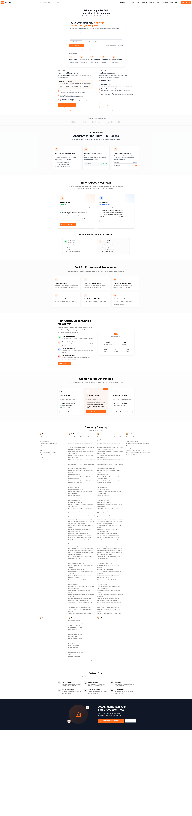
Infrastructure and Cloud (74, 641)
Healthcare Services (73, 498)
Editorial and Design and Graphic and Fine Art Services (81, 459)
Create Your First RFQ (66, 224)
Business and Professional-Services (48, 439)
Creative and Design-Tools (74, 625)
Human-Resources (72, 636)
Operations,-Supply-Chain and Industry (135, 450)
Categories (122, 2)
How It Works (144, 2)
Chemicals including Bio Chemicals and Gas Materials (81, 447)
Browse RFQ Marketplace (107, 221)
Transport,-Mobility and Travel (133, 457)
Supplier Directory (134, 2)
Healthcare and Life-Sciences (75, 634)
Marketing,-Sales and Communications (135, 448)
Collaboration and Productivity (75, 623)
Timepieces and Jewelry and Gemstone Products (80, 602)
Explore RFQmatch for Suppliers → (107, 110)
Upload (67, 86)
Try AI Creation (95, 412)
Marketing (42, 448)
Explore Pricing (130, 720)
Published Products (73, 584)
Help (171, 2)
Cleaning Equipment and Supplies (76, 449)
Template (75, 86)
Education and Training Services (76, 462)
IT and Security (72, 643)
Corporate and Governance (132, 436)
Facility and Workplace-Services (134, 439)
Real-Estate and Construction (75, 652)
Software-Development (74, 656)
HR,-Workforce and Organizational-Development (137, 443)
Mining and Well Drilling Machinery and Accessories (80, 548)
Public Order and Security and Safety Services (79, 579)
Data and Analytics (73, 629)
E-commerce (71, 632)
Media (41, 450)
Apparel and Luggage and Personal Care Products (80, 436)
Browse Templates (68, 412)
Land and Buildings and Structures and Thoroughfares (81, 519)
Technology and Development (47, 454)
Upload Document (121, 412)
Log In (176, 2)
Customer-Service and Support (76, 627)
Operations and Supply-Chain (75, 650)
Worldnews (165, 2)
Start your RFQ (75, 45)
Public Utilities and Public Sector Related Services (80, 582)
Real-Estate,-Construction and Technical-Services (138, 452)
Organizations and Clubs (74, 558)
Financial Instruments (73, 487)
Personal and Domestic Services (76, 563)
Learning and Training (73, 645)
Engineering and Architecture (46, 445)
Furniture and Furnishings (74, 495)
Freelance (44, 434)
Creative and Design (44, 441)
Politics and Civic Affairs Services (76, 569)
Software (72, 618)
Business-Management (74, 620)
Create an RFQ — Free (65, 105)
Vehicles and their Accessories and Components (80, 613)
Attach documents (77, 41)
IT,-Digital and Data (130, 445)
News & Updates (119, 689)
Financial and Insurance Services (76, 485)
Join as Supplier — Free (107, 105)
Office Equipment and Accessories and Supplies (80, 556)
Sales (69, 654)
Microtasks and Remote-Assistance (48, 452)
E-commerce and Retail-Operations (48, 443)
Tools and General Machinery (75, 605)
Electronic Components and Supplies (77, 468)
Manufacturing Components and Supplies (78, 533)
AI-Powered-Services (45, 436)
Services (151, 2)
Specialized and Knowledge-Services (135, 454)
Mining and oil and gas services (76, 546)
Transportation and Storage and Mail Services (79, 607)
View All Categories (96, 661)
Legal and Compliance (73, 647)
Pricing (159, 2)
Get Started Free (63, 363)
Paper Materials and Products (75, 561)
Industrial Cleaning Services (75, 502)
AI (61, 86)
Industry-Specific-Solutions (75, 638)
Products (72, 434)
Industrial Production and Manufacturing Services (80, 508)
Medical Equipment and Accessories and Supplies (80, 539)
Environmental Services (74, 474)
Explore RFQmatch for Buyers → (66, 110)
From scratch (85, 86)
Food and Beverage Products (75, 489)
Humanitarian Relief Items (74, 500)
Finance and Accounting (132, 441)
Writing (41, 457)
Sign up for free (186, 2)
